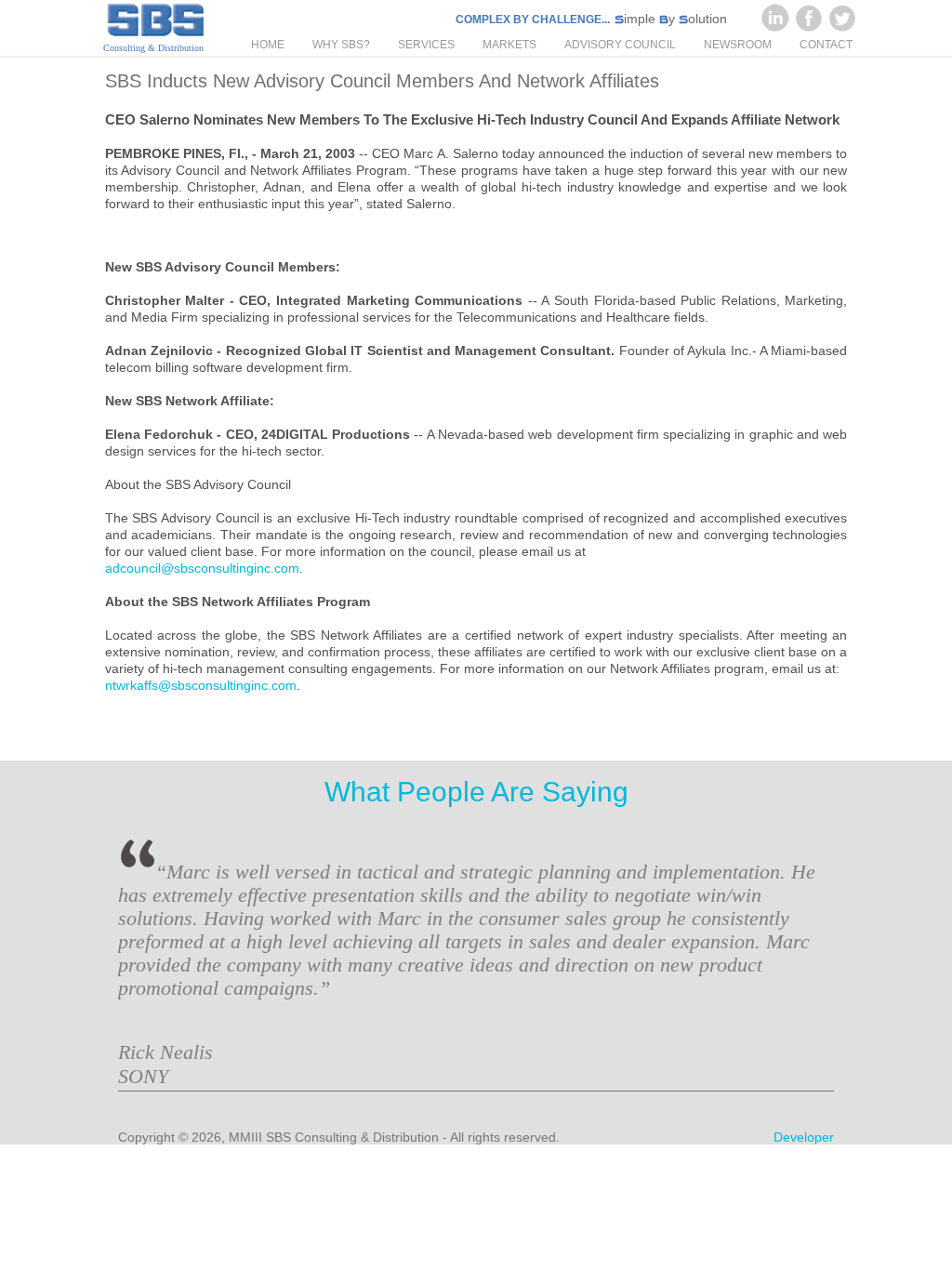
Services (426, 44)
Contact (826, 44)
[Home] (155, 21)
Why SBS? (341, 44)
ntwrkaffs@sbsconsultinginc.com (201, 685)
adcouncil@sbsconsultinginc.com (202, 568)
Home (267, 44)
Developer (804, 1137)
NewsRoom (738, 44)
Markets (509, 44)
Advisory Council (620, 44)
